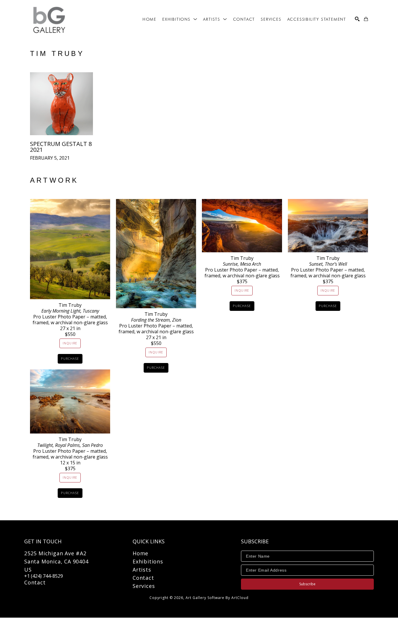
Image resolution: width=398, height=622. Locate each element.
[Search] (357, 19)
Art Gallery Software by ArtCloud (217, 597)
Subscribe (307, 584)
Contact (35, 582)
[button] (179, 19)
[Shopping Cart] (366, 19)
